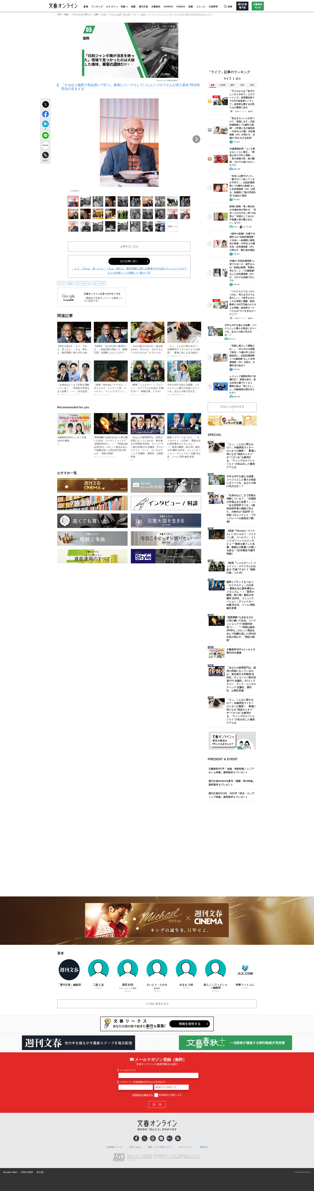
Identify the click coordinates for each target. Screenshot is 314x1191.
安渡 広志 (231, 339)
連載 (133, 6)
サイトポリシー (186, 1147)
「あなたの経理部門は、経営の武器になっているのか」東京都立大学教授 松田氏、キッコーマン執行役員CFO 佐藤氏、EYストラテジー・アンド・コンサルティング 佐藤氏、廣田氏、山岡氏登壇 (147, 448)
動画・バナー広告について (160, 1147)
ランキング (97, 6)
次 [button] (196, 139)
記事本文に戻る (129, 246)
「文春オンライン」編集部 (243, 111)
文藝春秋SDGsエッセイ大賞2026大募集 (71, 440)
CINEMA (180, 6)
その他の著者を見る (157, 1003)
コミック (200, 6)
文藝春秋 (155, 6)
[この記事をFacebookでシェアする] (45, 115)
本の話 (40, 1172)
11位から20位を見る (232, 406)
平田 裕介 (236, 142)
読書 (190, 6)
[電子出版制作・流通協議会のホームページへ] (119, 1158)
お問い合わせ (135, 1147)
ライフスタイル (83, 283)
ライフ (61, 283)
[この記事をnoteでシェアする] (45, 146)
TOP (59, 15)
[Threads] (153, 1138)
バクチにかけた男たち (81, 15)
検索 (230, 6)
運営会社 (204, 1147)
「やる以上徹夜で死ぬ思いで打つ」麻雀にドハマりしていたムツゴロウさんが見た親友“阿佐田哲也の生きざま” (130, 86)
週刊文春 (143, 6)
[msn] (170, 1138)
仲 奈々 (236, 227)
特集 (123, 6)
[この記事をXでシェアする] (45, 105)
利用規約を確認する (142, 1095)
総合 (238, 78)
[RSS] (178, 1138)
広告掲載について (114, 1147)
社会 (70, 283)
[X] (145, 1138)
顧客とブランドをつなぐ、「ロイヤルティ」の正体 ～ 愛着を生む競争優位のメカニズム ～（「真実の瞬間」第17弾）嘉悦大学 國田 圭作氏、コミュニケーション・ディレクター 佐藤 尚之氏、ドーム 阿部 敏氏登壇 (184, 448)
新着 (86, 6)
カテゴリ (110, 6)
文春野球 (213, 6)
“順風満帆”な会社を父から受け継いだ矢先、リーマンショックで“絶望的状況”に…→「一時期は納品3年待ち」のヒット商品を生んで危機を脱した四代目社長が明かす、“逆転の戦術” (111, 447)
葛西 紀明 (236, 169)
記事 (96, 15)
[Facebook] (136, 1138)
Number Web (10, 1172)
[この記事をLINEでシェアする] (45, 136)
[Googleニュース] (161, 1138)
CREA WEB (27, 1172)
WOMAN (168, 6)
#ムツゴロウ (99, 283)
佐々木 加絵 (247, 227)
